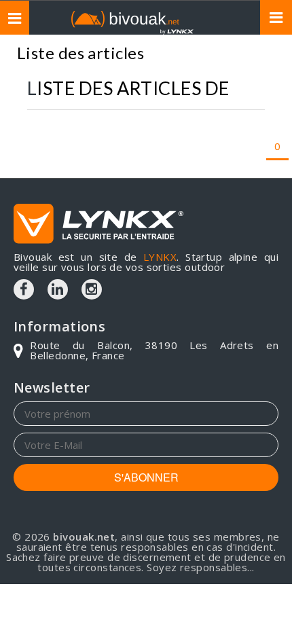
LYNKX (160, 257)
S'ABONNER (146, 477)
